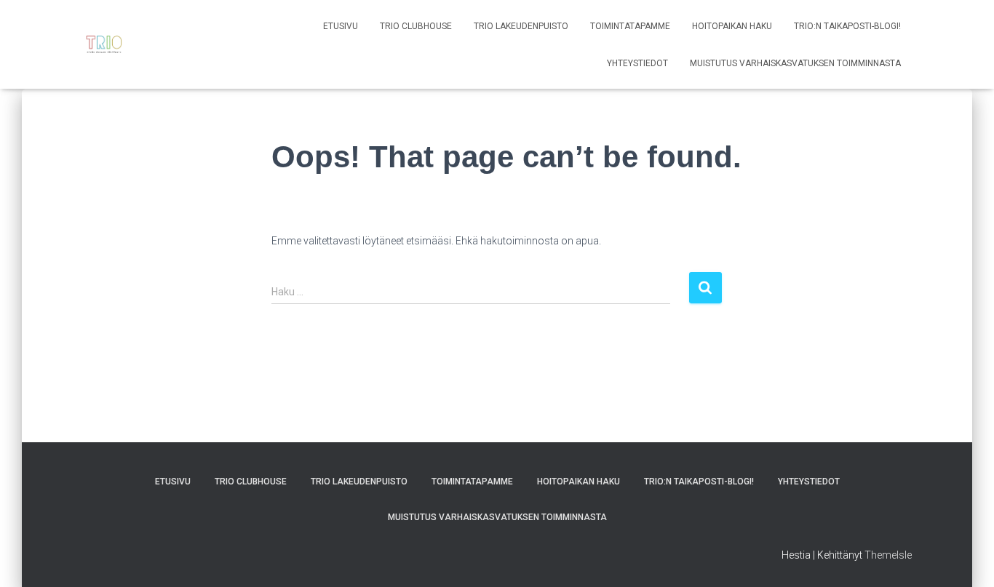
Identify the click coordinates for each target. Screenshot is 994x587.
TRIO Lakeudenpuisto (521, 26)
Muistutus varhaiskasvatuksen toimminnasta (795, 63)
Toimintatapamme (630, 26)
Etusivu (340, 26)
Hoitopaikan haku (732, 26)
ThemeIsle (888, 555)
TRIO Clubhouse (416, 26)
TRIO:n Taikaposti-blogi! (847, 26)
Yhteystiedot (637, 63)
